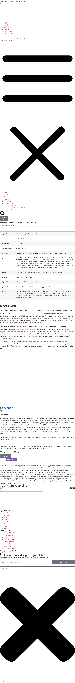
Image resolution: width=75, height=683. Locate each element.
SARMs (6, 25)
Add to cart (11, 459)
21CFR (17, 338)
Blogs (6, 517)
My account (8, 40)
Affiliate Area (8, 34)
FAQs (5, 519)
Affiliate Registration (18, 38)
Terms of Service (9, 533)
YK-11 (10, 488)
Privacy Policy (8, 535)
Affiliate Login (12, 36)
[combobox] (37, 568)
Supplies (7, 29)
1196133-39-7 (51, 260)
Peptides (7, 23)
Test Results (8, 31)
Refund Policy (8, 537)
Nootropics (7, 27)
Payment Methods (10, 539)
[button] (37, 116)
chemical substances (25, 329)
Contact (6, 515)
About (6, 513)
